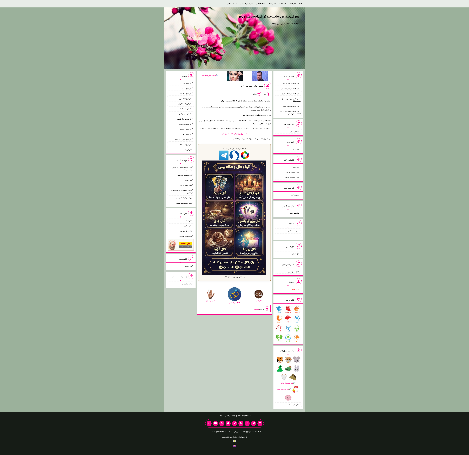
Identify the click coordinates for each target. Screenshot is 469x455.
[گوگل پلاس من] (221, 423)
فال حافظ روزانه (186, 226)
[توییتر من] (228, 423)
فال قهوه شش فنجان (292, 177)
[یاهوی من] (259, 423)
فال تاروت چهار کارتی (185, 108)
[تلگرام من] (253, 423)
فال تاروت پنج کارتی (185, 114)
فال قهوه (296, 167)
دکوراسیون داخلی (186, 185)
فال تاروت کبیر (187, 88)
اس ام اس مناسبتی (246, 3)
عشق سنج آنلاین (293, 271)
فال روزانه (272, 3)
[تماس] (234, 423)
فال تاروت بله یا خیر (185, 144)
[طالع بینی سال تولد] (288, 379)
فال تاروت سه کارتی (185, 103)
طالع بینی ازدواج (294, 213)
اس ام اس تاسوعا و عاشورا (290, 106)
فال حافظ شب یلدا (186, 231)
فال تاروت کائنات (186, 93)
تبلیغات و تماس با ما (230, 3)
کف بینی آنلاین (294, 195)
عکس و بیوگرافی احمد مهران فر (234, 134)
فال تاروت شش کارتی (184, 119)
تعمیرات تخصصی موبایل (184, 203)
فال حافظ (293, 3)
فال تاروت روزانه (186, 83)
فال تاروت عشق (186, 134)
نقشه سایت (225, 437)
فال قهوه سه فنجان (293, 172)
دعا (298, 236)
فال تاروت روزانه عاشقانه (183, 139)
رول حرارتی (188, 180)
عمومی (256, 309)
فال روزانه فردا (187, 284)
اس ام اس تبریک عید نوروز (290, 93)
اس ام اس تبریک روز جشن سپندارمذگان (291, 100)
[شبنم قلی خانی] (210, 76)
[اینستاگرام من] (240, 423)
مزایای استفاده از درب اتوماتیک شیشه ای (182, 191)
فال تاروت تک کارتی (185, 98)
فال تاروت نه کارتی (185, 124)
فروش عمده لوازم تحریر (184, 175)
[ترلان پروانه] (235, 76)
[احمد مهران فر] (260, 76)
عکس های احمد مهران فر (251, 85)
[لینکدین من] (209, 423)
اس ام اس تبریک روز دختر (290, 83)
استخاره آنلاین (260, 3)
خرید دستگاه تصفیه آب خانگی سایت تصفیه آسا (182, 169)
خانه (300, 3)
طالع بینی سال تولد (293, 404)
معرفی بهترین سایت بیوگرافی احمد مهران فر (268, 16)
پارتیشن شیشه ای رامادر (184, 198)
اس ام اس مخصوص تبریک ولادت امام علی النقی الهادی (289, 112)
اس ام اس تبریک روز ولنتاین (290, 88)
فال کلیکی (295, 253)
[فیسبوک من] (247, 423)
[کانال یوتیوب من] (215, 423)
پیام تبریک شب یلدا (185, 236)
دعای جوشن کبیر (293, 230)
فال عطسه (188, 266)
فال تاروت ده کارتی (185, 129)
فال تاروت (282, 3)
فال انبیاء (296, 149)
